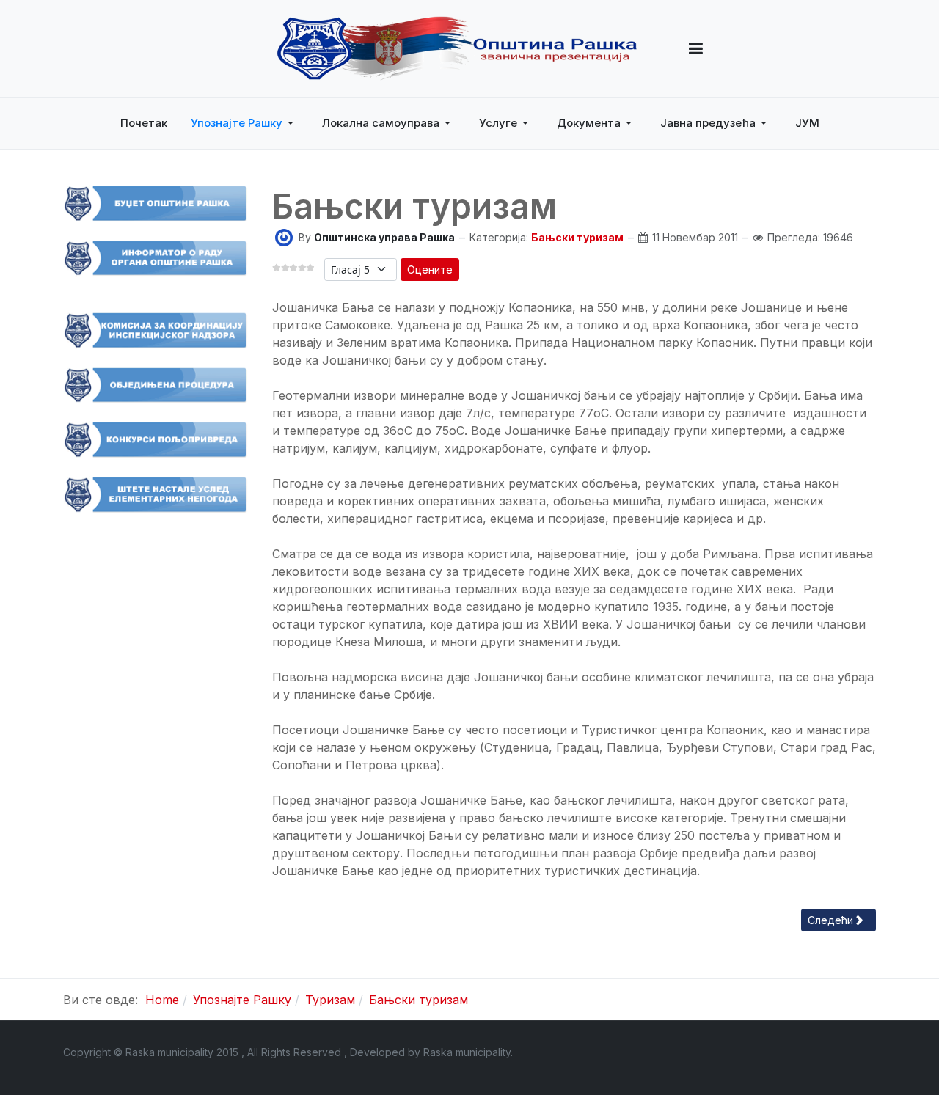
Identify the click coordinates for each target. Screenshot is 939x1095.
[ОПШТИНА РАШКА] (457, 48)
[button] (696, 48)
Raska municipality (467, 1052)
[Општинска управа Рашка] (284, 236)
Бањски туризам (577, 237)
